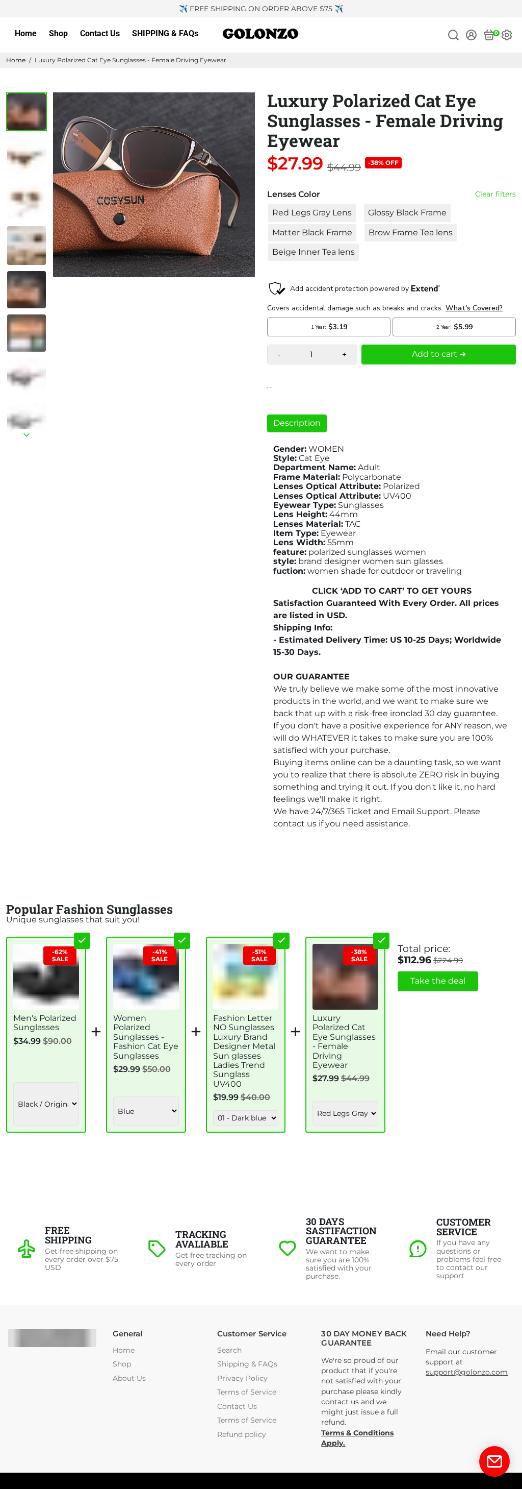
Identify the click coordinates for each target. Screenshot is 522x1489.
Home (26, 33)
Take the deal (437, 981)
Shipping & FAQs (247, 1364)
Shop (58, 33)
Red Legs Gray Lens (312, 212)
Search (229, 1350)
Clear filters (495, 194)
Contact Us (100, 33)
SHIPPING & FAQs (165, 33)
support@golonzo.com (467, 1372)
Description (297, 423)
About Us (129, 1378)
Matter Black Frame (312, 232)
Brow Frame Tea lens (411, 232)
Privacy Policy (242, 1378)
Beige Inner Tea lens (313, 252)
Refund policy (241, 1434)
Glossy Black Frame (407, 212)
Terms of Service (246, 1392)
